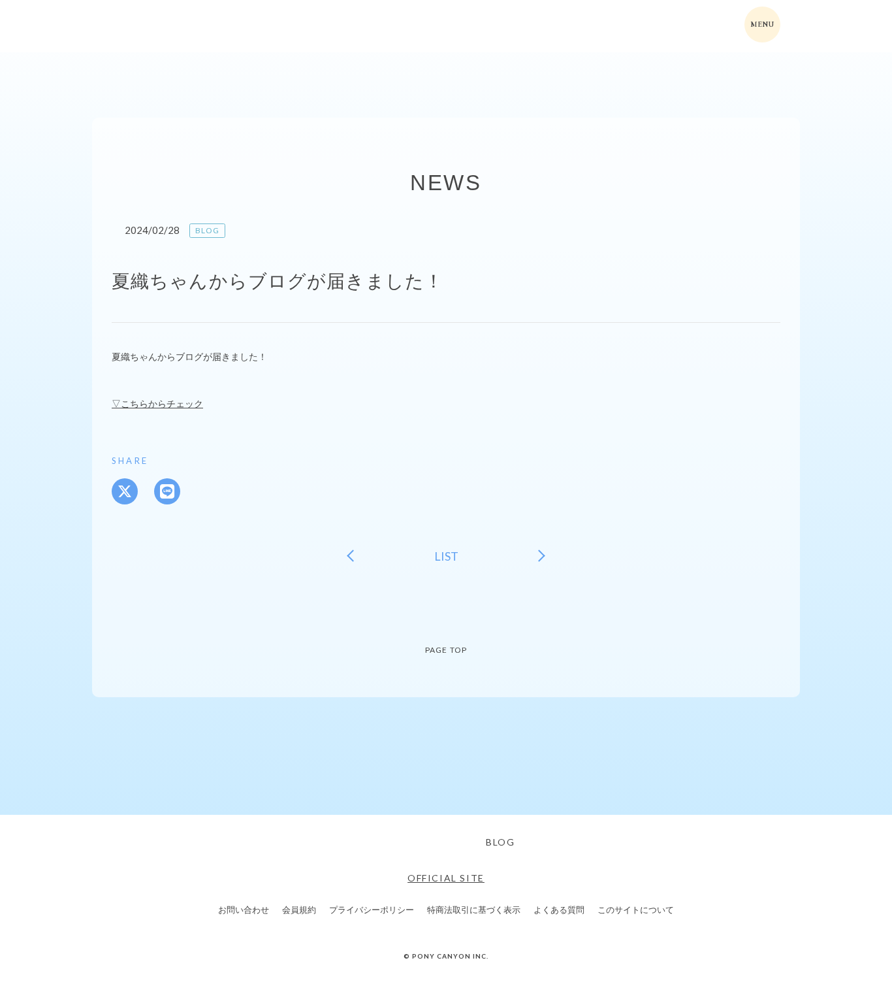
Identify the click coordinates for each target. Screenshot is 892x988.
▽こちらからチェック (157, 403)
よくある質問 (559, 910)
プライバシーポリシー (371, 910)
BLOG (500, 842)
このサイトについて (635, 910)
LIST (446, 556)
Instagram (418, 842)
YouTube (455, 842)
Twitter (382, 842)
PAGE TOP (446, 650)
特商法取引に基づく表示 (473, 910)
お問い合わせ (243, 910)
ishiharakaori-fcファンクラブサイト (168, 26)
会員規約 (299, 910)
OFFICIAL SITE (446, 877)
